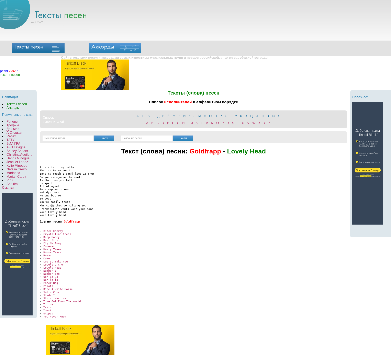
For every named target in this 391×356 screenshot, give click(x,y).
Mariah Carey (16, 176)
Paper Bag (50, 282)
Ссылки (8, 187)
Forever (49, 246)
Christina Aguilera (19, 154)
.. (9, 71)
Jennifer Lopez (17, 162)
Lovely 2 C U (53, 264)
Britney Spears (17, 151)
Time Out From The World (62, 301)
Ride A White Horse (58, 289)
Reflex (11, 136)
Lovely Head (52, 267)
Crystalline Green (57, 234)
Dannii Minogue (18, 158)
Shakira (12, 184)
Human (47, 255)
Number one (51, 273)
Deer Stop (50, 240)
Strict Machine (54, 298)
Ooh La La (50, 276)
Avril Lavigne (16, 147)
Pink (10, 180)
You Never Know (54, 316)
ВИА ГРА (13, 143)
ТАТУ (10, 140)
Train (47, 307)
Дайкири (13, 129)
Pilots (48, 286)
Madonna (13, 173)
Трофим (13, 125)
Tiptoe (48, 304)
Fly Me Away (52, 243)
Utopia (48, 313)
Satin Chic (51, 292)
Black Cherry (53, 231)
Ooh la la (50, 279)
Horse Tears (52, 252)
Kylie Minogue (17, 165)
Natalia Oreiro (17, 169)
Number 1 (49, 270)
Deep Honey (51, 237)
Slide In (49, 295)
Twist (47, 310)
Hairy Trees (52, 249)
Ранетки (13, 121)
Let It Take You (55, 261)
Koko (46, 258)
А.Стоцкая (14, 132)
